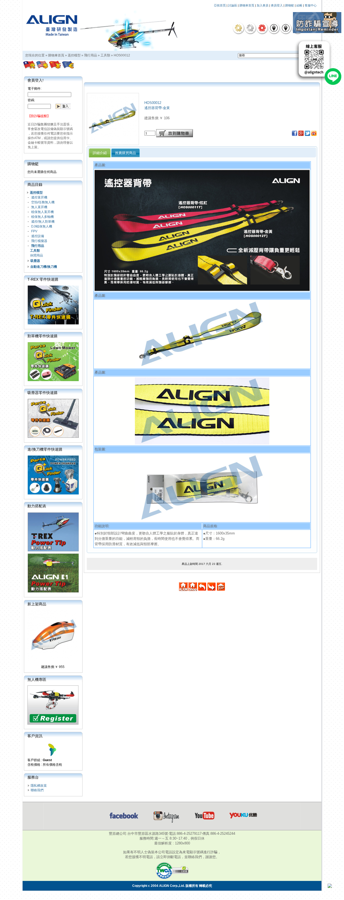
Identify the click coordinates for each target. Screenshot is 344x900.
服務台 (33, 777)
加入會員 (262, 5)
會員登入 (277, 5)
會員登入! (35, 80)
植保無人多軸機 (42, 217)
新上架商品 (36, 604)
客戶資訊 (34, 736)
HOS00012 (122, 55)
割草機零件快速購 (42, 336)
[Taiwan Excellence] (262, 28)
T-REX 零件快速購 (42, 279)
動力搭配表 (36, 506)
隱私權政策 (39, 785)
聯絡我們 (37, 790)
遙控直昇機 (39, 197)
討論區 (232, 5)
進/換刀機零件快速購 (44, 449)
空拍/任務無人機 (43, 202)
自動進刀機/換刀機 (43, 267)
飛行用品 (90, 55)
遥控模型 (74, 55)
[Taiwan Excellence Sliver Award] (250, 28)
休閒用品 (36, 255)
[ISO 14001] (285, 28)
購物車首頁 (246, 5)
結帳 (299, 5)
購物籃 (289, 5)
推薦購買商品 (125, 153)
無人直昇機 (39, 207)
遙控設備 (37, 236)
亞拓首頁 (220, 5)
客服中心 (311, 5)
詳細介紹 (100, 153)
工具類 (105, 55)
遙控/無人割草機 (43, 221)
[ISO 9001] (273, 28)
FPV (34, 231)
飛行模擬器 (39, 241)
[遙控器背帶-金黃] (112, 143)
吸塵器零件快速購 (42, 393)
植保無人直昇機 (42, 212)
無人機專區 (36, 679)
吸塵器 (35, 261)
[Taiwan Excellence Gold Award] (238, 28)
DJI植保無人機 (41, 226)
